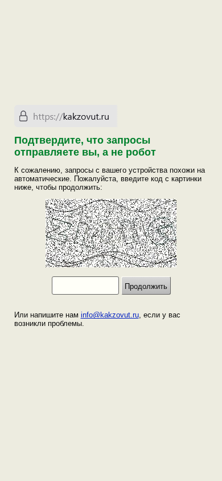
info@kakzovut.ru (110, 315)
